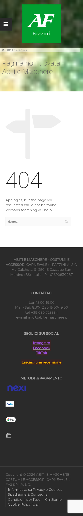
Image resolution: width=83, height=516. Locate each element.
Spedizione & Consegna (28, 494)
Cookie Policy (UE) (23, 504)
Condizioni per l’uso (24, 499)
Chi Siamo (53, 499)
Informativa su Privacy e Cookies (35, 489)
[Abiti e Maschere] (41, 23)
